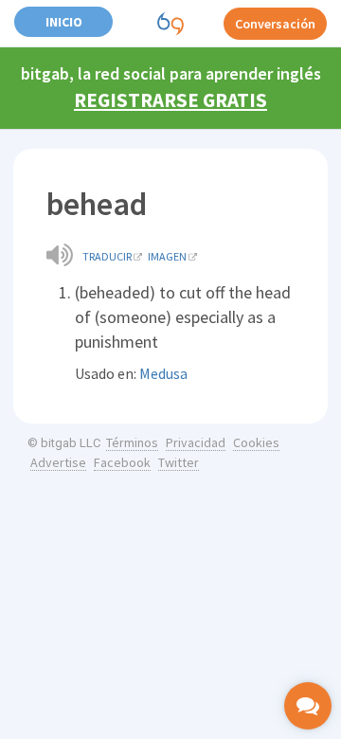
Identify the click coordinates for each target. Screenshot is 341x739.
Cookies (256, 442)
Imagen (167, 256)
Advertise (58, 462)
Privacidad (195, 442)
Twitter (178, 462)
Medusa (163, 373)
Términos (132, 442)
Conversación (275, 23)
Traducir (107, 256)
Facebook (122, 462)
